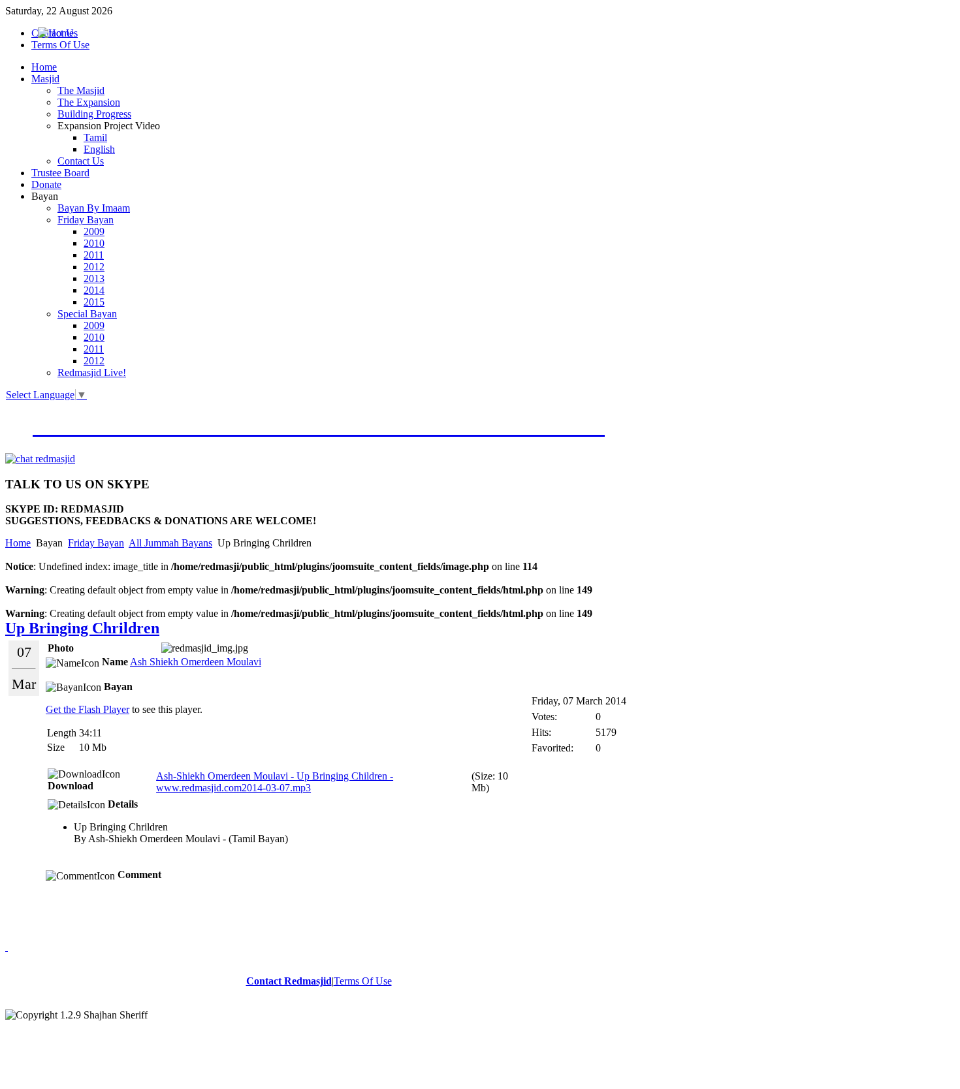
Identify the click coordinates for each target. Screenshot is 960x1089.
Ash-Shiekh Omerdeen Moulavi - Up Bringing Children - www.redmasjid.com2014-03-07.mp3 (274, 781)
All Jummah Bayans (170, 542)
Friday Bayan (96, 542)
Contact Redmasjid (289, 980)
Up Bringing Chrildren (82, 628)
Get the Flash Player (87, 709)
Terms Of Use (363, 980)
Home (18, 542)
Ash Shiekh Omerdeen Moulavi (195, 661)
